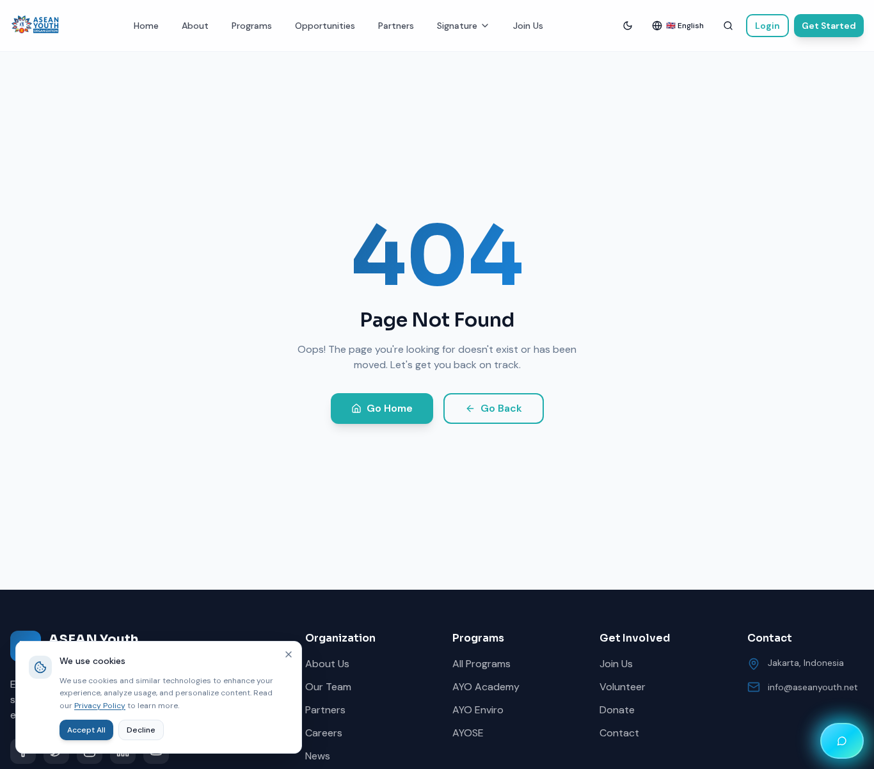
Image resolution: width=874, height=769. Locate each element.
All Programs (481, 663)
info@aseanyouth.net (813, 687)
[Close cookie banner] (288, 654)
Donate (617, 709)
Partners (396, 25)
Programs (252, 25)
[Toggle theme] (627, 25)
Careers (323, 733)
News (317, 756)
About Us (327, 663)
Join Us (528, 25)
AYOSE (468, 733)
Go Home (390, 408)
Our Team (328, 686)
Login (767, 25)
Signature (457, 25)
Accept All (86, 730)
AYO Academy (486, 686)
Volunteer (623, 686)
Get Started (829, 25)
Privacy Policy (99, 705)
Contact (619, 733)
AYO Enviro (478, 709)
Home (146, 25)
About (195, 25)
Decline (141, 730)
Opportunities (325, 25)
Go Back (501, 408)
